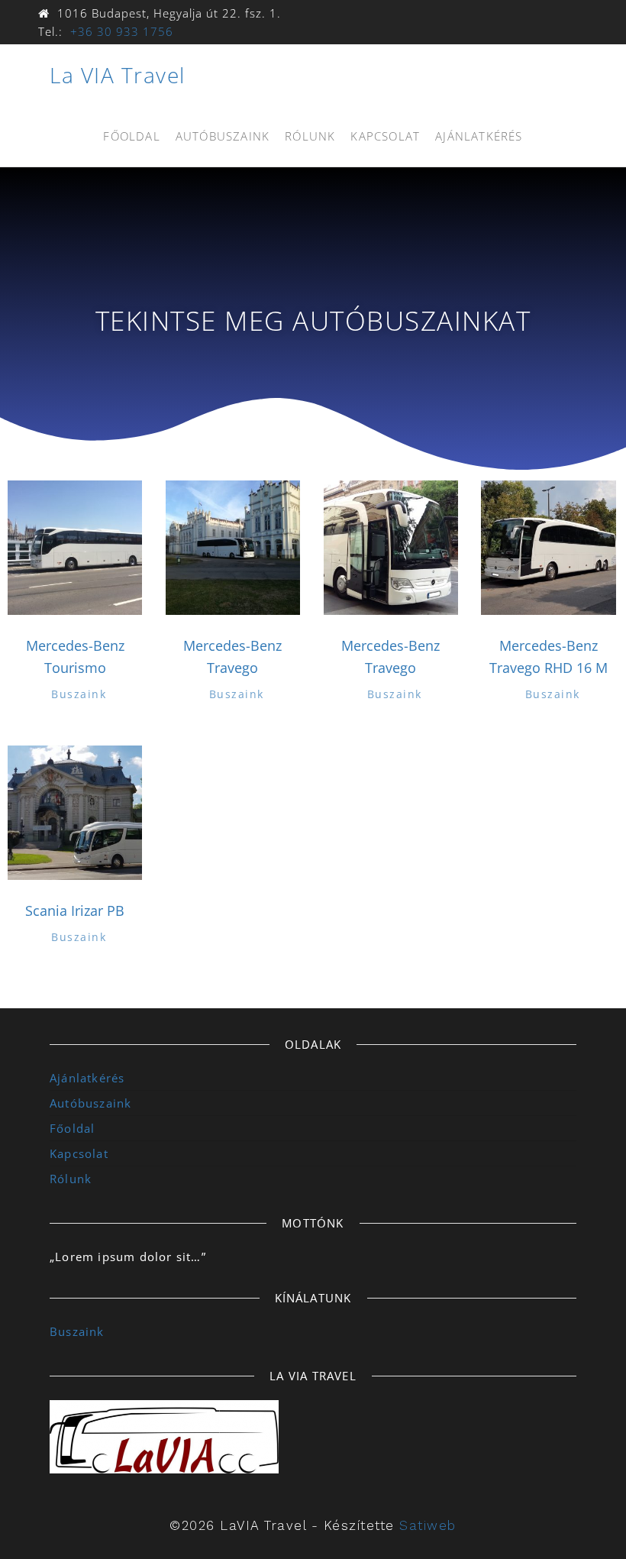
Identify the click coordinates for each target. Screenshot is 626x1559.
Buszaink (78, 694)
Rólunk (310, 136)
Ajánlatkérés (478, 136)
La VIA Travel (118, 74)
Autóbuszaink (222, 136)
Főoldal (131, 136)
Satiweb (428, 1525)
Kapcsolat (385, 136)
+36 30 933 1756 (121, 31)
